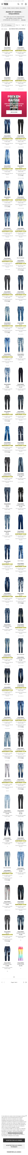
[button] (14, 977)
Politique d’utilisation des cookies (15, 1133)
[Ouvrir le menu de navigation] (2, 4)
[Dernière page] (25, 982)
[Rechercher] (18, 4)
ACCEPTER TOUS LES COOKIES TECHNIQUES (14, 1146)
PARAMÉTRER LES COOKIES (14, 1152)
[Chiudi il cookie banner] (26, 1115)
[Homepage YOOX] (6, 4)
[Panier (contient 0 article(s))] (25, 4)
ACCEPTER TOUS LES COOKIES (14, 1140)
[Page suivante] (23, 982)
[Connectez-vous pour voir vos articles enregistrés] (22, 4)
